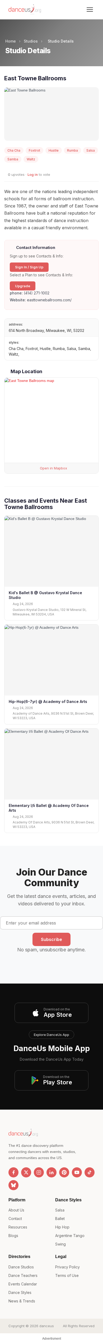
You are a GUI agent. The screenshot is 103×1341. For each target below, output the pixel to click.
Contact (15, 1218)
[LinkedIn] (51, 1172)
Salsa (59, 1210)
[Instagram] (39, 1172)
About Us (16, 1210)
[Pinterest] (64, 1172)
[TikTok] (90, 1172)
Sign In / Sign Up (29, 267)
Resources (17, 1227)
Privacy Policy (67, 1267)
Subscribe (51, 939)
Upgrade (22, 286)
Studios (31, 41)
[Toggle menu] (90, 9)
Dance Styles (19, 1292)
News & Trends (21, 1301)
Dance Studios (21, 1267)
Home (10, 41)
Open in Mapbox (53, 468)
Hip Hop (62, 1227)
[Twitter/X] (26, 1172)
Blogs (13, 1235)
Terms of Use (67, 1275)
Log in (32, 174)
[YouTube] (77, 1172)
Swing (60, 1244)
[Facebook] (13, 1172)
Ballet (60, 1218)
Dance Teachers (23, 1275)
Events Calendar (22, 1284)
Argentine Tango (70, 1235)
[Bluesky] (13, 1185)
